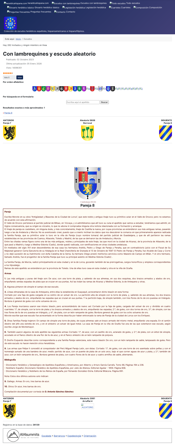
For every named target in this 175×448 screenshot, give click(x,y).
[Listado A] (34, 88)
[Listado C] (43, 88)
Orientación (90, 436)
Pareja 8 (8, 113)
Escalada (46, 436)
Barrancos (59, 436)
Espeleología (74, 436)
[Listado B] (39, 88)
